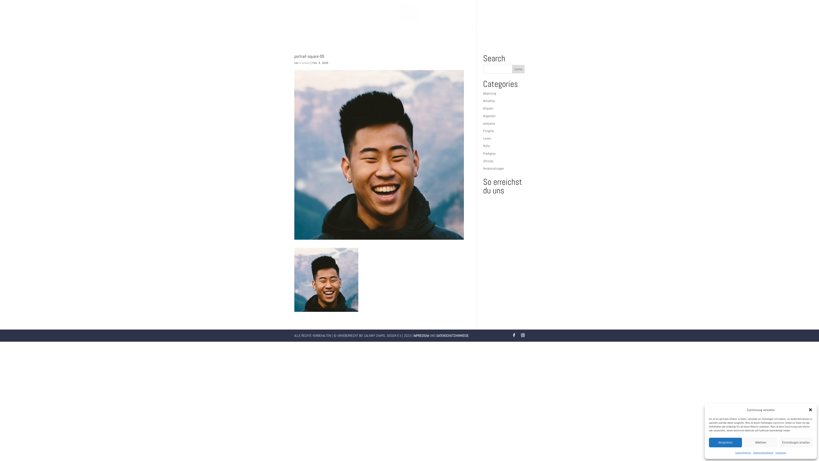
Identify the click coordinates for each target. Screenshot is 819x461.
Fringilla (488, 131)
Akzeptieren (725, 442)
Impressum (780, 452)
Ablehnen (760, 442)
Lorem (487, 138)
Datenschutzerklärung (763, 452)
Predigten (489, 153)
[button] (810, 410)
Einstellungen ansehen (796, 442)
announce (489, 123)
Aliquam (488, 108)
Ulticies (488, 161)
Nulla (486, 146)
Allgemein (489, 116)
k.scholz (304, 63)
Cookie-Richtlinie (743, 452)
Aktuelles (489, 101)
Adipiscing (489, 93)
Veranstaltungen (493, 168)
